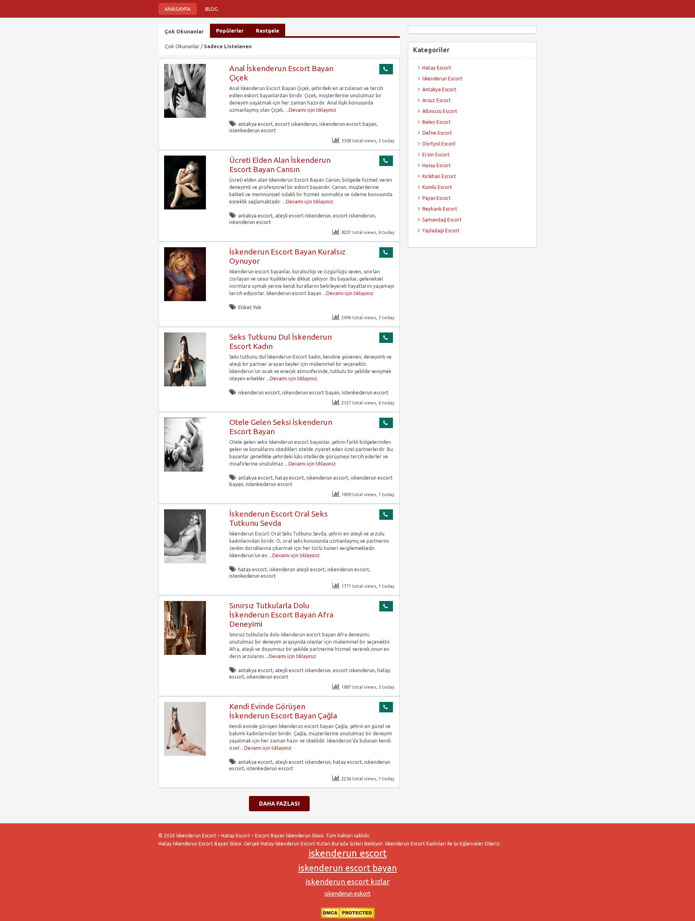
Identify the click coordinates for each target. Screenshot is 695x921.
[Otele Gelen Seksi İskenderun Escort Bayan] (185, 469)
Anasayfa (177, 9)
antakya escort (255, 124)
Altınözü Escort (439, 111)
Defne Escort (437, 132)
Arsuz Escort (436, 100)
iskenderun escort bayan (347, 124)
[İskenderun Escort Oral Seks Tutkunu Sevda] (185, 561)
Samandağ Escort (442, 219)
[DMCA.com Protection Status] (348, 916)
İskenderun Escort (442, 78)
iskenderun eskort (347, 893)
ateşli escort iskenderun (303, 215)
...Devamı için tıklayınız (310, 110)
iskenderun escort (250, 222)
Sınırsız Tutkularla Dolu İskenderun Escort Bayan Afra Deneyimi (281, 614)
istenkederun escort (252, 130)
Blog (211, 9)
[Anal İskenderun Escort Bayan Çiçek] (185, 116)
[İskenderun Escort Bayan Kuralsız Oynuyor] (185, 299)
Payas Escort (436, 198)
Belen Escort (436, 122)
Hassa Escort (436, 165)
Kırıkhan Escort (439, 176)
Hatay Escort (436, 67)
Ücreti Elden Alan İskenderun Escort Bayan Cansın (280, 165)
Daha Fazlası (279, 803)
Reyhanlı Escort (439, 208)
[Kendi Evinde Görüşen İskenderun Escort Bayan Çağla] (185, 754)
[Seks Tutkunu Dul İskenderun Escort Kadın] (185, 384)
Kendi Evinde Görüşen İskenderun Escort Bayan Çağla (283, 711)
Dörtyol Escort (439, 143)
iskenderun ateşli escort (297, 569)
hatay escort (289, 477)
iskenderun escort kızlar (348, 881)
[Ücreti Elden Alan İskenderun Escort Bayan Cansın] (185, 207)
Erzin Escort (436, 154)
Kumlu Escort (437, 187)
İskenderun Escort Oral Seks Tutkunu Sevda (278, 518)
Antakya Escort (439, 89)
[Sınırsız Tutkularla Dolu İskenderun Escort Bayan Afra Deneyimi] (185, 653)
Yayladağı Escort (441, 230)
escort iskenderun (296, 124)
